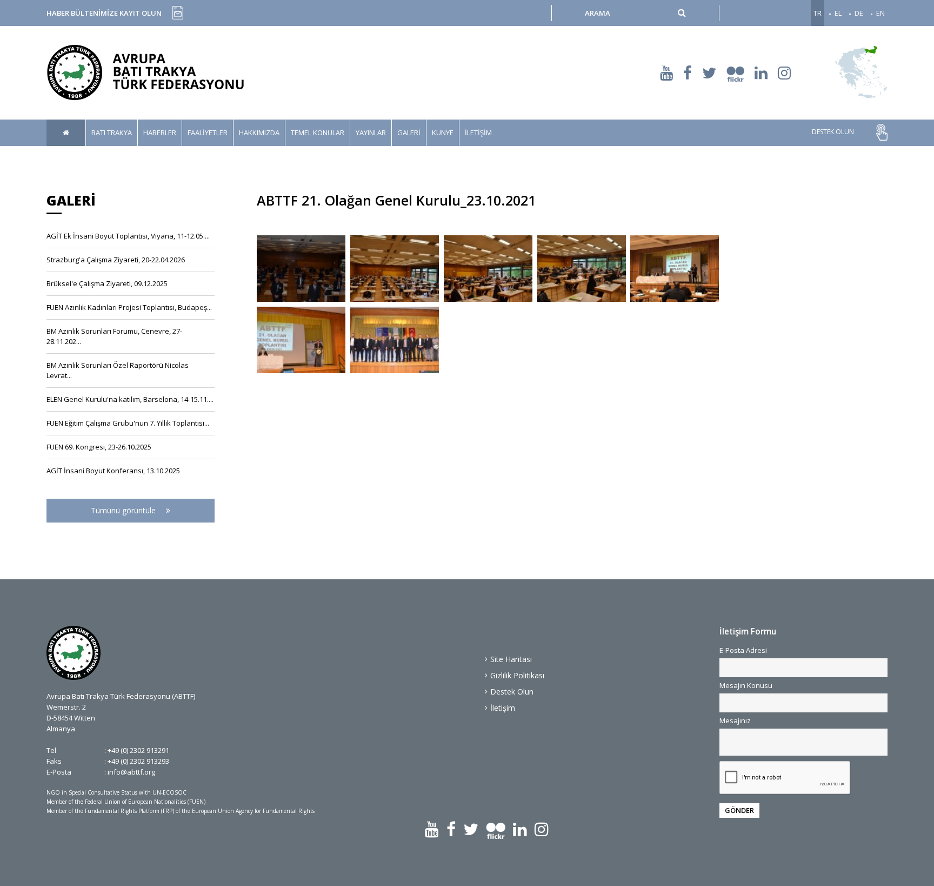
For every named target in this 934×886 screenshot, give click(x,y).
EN (880, 13)
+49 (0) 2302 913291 (138, 750)
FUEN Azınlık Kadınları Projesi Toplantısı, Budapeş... (129, 307)
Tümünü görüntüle (124, 510)
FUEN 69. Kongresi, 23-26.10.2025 (98, 447)
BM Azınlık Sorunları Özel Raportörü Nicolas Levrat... (117, 370)
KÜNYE (442, 132)
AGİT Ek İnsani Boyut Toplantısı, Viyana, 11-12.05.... (128, 236)
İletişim (502, 708)
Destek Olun (511, 691)
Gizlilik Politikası (517, 675)
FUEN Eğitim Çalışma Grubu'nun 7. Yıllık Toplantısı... (127, 423)
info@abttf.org (131, 772)
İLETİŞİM (478, 132)
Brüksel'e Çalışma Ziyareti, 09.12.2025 (107, 283)
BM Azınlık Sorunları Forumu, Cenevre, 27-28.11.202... (114, 336)
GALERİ (409, 132)
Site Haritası (511, 659)
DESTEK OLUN (833, 132)
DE (859, 13)
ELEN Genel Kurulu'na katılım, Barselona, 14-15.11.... (130, 399)
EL (838, 13)
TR (817, 13)
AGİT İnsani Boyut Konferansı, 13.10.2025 (113, 470)
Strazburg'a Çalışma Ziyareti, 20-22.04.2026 (115, 260)
